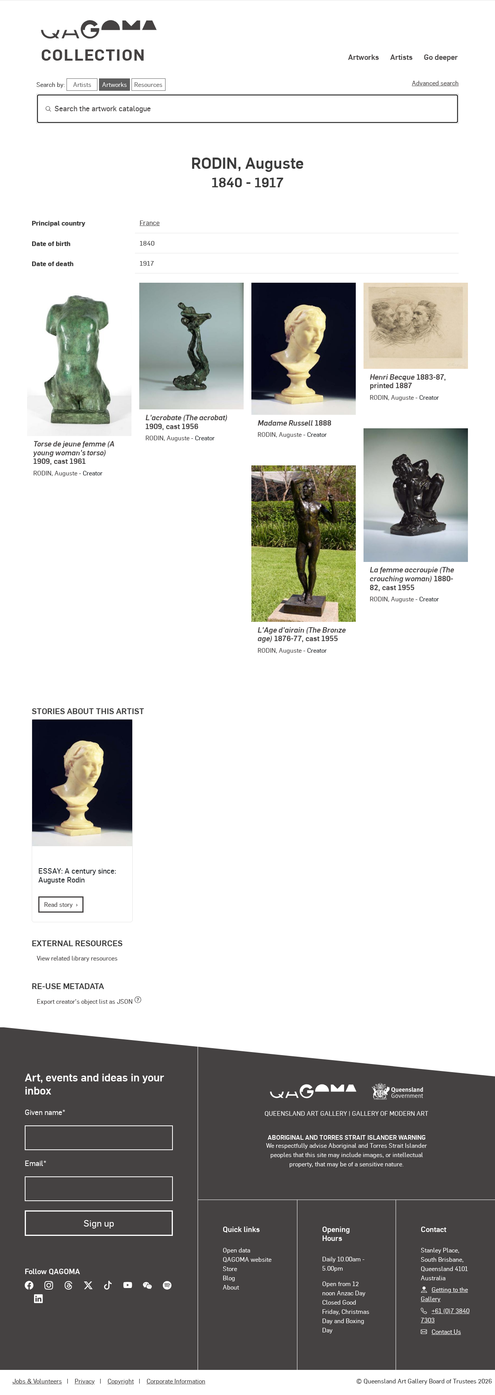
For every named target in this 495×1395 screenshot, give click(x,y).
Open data (236, 1250)
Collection (93, 54)
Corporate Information (176, 1381)
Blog (229, 1278)
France (150, 222)
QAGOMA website (247, 1259)
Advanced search (435, 83)
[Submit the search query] (42, 109)
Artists (401, 57)
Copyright (121, 1381)
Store (230, 1268)
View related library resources (77, 958)
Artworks (363, 57)
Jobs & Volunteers (37, 1381)
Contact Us (446, 1331)
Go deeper (441, 57)
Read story (58, 904)
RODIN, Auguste (55, 473)
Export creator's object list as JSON (85, 1001)
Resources (148, 84)
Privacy (85, 1381)
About (231, 1287)
